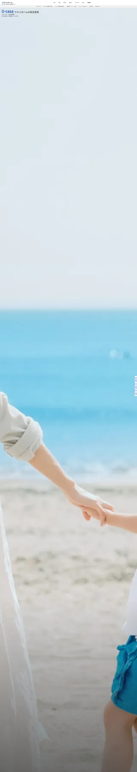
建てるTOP (39, 6)
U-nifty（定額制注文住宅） (48, 6)
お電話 (136, 393)
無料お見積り (136, 379)
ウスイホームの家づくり (83, 6)
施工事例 (91, 6)
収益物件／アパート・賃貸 (71, 6)
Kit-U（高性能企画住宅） (59, 6)
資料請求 (136, 387)
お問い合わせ (97, 6)
